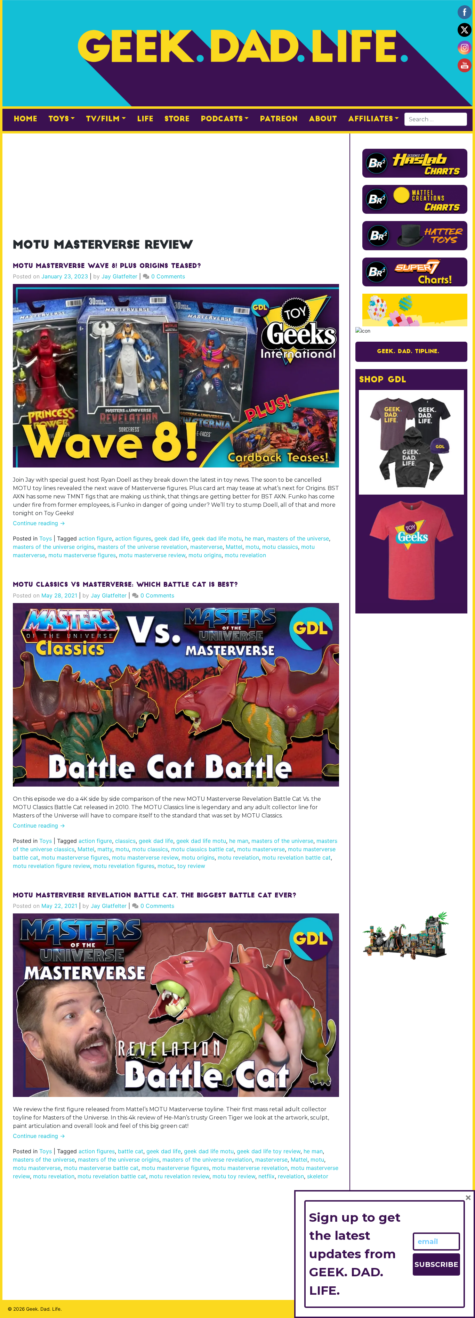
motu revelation (245, 555)
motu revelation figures (123, 865)
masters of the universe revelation (142, 546)
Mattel (234, 546)
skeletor (317, 1176)
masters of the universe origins (53, 546)
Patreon (279, 119)
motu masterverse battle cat (101, 1167)
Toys (58, 119)
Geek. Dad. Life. (44, 1309)
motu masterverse (261, 849)
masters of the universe (298, 538)
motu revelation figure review (51, 865)
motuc (166, 865)
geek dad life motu (217, 538)
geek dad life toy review (268, 1151)
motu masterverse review (152, 555)
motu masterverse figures (82, 555)
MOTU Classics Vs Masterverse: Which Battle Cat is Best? (125, 585)
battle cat (130, 1151)
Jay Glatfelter (119, 276)
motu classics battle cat (202, 849)
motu (252, 546)
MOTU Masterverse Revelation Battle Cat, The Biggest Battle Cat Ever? (154, 896)
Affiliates (370, 119)
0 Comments (168, 276)
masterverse (206, 546)
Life (145, 119)
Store (177, 119)
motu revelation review (179, 1176)
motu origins (205, 555)
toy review (191, 865)
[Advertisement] (176, 182)
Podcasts (222, 119)
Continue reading (39, 523)
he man (254, 538)
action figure (95, 538)
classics (125, 840)
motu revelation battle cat (296, 857)
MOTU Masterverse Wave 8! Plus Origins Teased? (107, 266)
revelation (291, 1176)
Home (25, 119)
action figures (133, 538)
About (323, 119)
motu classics (280, 546)
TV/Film (103, 119)
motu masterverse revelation (250, 1167)
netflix (266, 1176)
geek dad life (171, 538)
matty (104, 849)
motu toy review (233, 1176)
